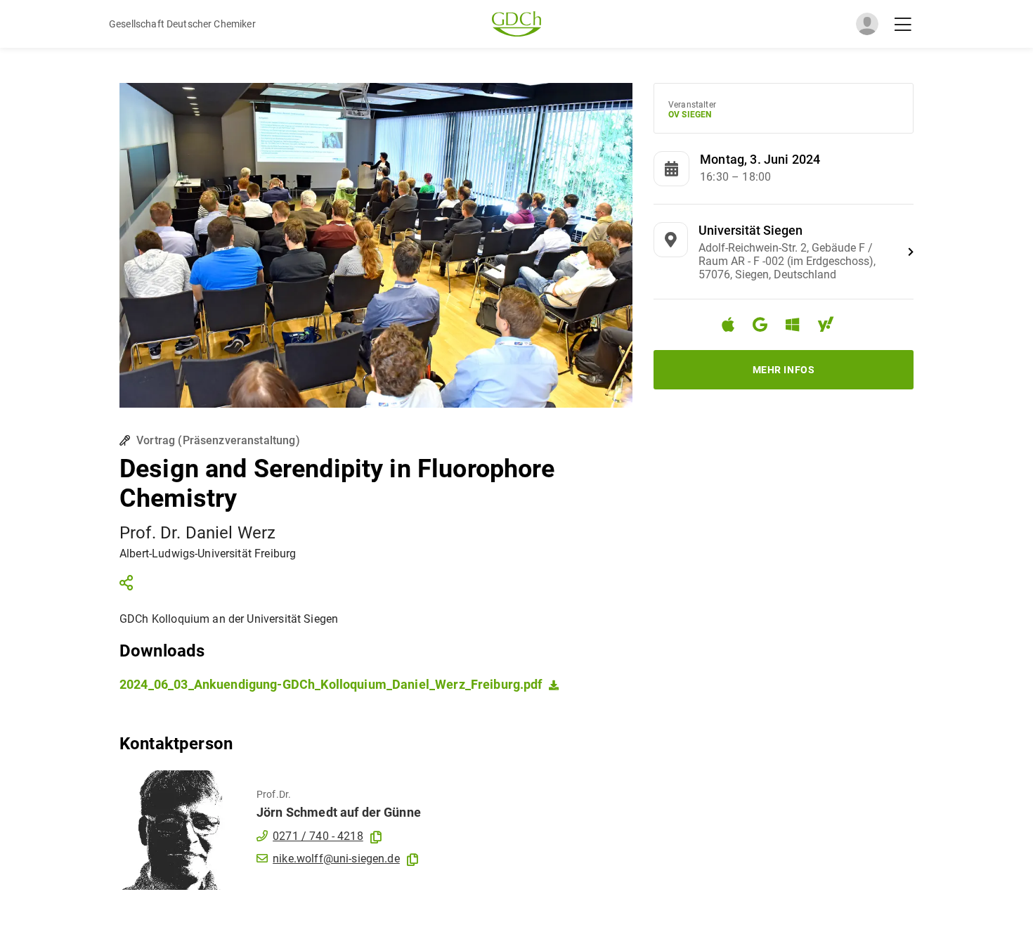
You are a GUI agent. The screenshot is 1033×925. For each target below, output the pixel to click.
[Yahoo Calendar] (831, 326)
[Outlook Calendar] (798, 326)
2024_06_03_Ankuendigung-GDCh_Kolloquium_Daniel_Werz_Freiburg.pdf (331, 685)
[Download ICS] (734, 324)
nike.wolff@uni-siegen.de (336, 858)
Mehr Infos (784, 369)
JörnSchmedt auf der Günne (338, 812)
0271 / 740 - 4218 (318, 836)
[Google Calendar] (766, 326)
